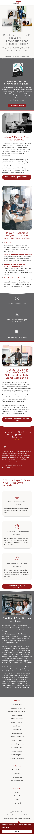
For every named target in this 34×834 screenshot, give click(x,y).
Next (30, 478)
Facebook (15, 822)
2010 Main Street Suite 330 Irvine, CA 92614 (17, 818)
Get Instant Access (17, 105)
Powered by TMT (22, 815)
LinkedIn (19, 822)
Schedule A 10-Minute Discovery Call (17, 56)
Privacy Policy (11, 815)
